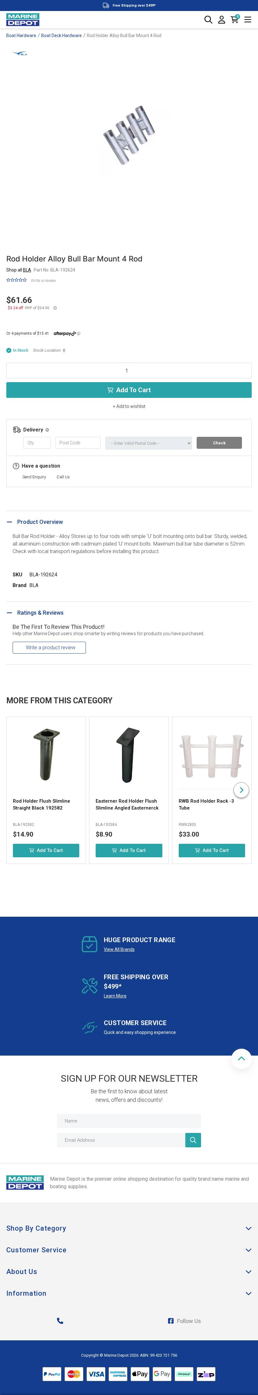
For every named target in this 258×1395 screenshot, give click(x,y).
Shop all (18, 269)
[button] (241, 1059)
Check (219, 443)
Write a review (43, 280)
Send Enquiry (34, 477)
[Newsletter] (193, 1140)
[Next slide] (241, 790)
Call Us (63, 477)
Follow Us (189, 1321)
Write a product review (51, 648)
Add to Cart (133, 390)
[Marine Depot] (22, 19)
